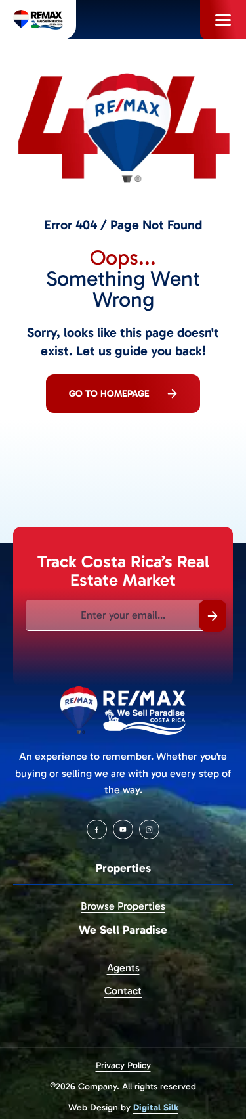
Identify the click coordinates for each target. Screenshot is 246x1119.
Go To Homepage (109, 393)
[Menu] (223, 19)
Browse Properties (123, 906)
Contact (123, 990)
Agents (123, 967)
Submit (212, 616)
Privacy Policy (123, 1065)
